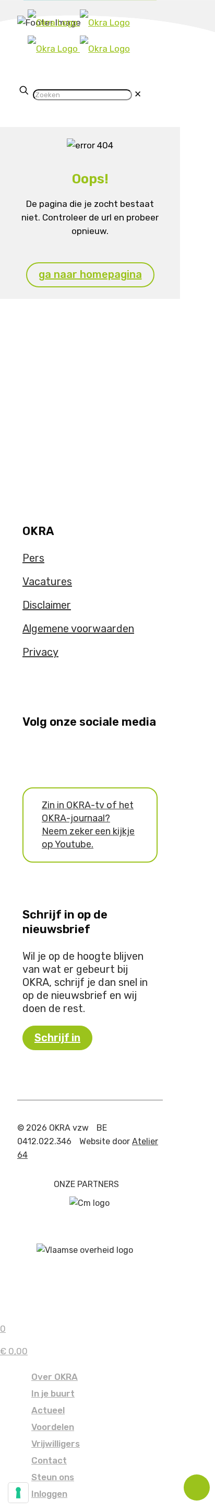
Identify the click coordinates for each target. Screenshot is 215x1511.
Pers (33, 558)
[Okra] (79, 35)
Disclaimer (46, 605)
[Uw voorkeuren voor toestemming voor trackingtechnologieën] (18, 1493)
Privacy (40, 652)
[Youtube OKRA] (33, 753)
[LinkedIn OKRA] (48, 753)
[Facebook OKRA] (26, 753)
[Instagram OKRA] (40, 753)
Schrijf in (57, 1037)
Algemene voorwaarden (78, 628)
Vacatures (47, 581)
